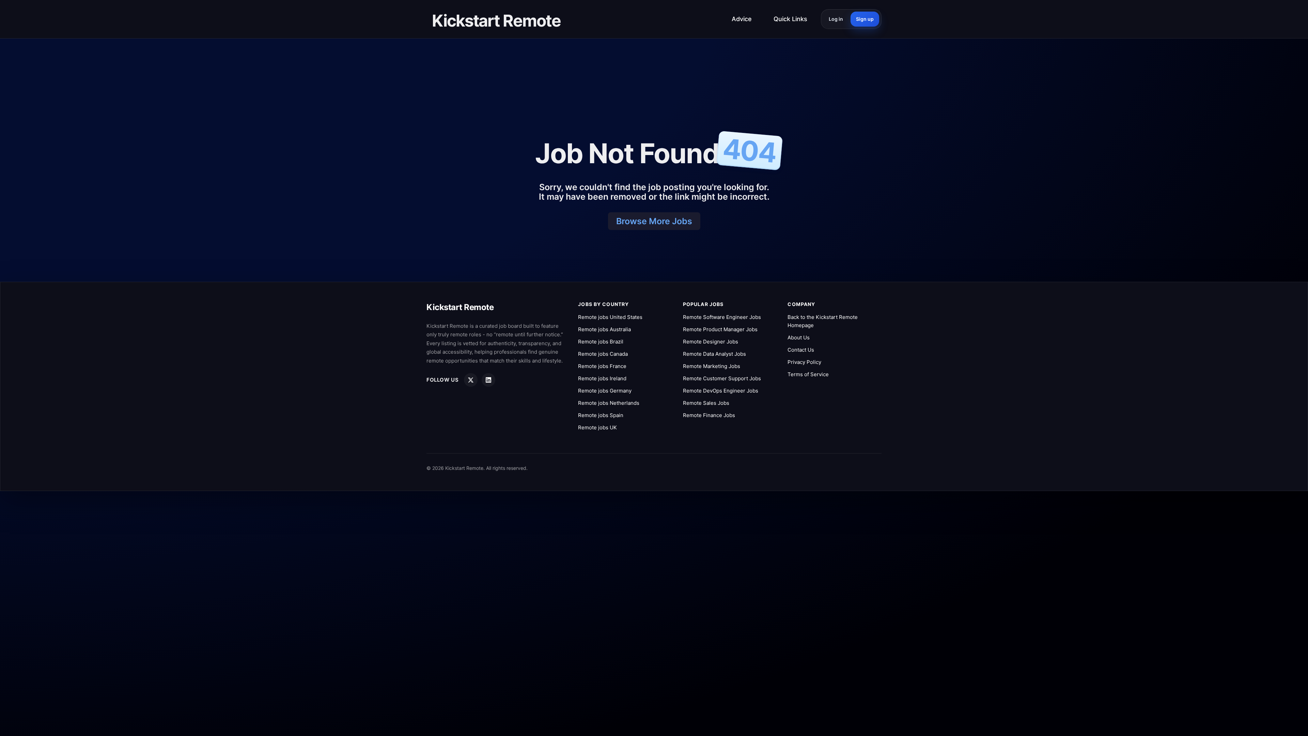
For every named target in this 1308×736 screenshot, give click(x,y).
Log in (836, 19)
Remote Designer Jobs (710, 341)
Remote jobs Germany (605, 390)
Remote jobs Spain (600, 415)
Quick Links (790, 18)
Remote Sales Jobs (706, 403)
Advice (742, 18)
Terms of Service (808, 374)
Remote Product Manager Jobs (720, 329)
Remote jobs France (602, 366)
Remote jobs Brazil (600, 341)
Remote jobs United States (610, 317)
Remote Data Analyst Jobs (714, 354)
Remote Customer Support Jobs (722, 378)
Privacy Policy (804, 362)
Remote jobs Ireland (602, 378)
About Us (799, 337)
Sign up (865, 19)
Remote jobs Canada (603, 354)
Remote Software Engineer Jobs (722, 317)
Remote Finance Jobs (709, 415)
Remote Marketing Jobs (711, 366)
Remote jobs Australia (604, 329)
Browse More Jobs (654, 221)
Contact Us (801, 350)
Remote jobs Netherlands (608, 403)
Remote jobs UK (597, 427)
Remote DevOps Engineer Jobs (720, 390)
